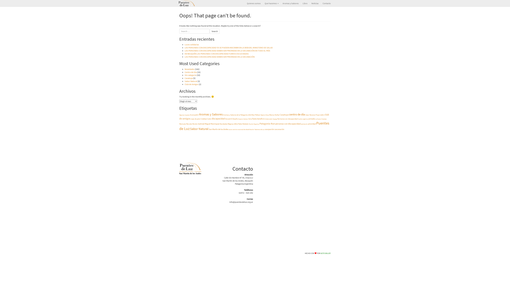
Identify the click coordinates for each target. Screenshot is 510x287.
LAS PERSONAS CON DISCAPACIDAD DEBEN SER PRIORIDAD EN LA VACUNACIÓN (220, 56)
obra (236, 124)
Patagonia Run (267, 123)
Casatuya (189, 78)
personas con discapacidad (288, 123)
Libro (305, 3)
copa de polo (195, 119)
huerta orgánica (303, 119)
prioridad (312, 124)
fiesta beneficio (258, 118)
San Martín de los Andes (218, 129)
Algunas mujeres (184, 115)
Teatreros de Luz (259, 129)
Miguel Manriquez (212, 124)
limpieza (324, 119)
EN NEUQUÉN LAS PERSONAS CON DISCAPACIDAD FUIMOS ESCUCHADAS (217, 53)
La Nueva (318, 119)
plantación (304, 124)
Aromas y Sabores (291, 3)
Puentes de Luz (190, 3)
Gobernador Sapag (271, 119)
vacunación (279, 129)
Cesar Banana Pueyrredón (314, 115)
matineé (201, 124)
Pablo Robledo (243, 124)
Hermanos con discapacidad (287, 119)
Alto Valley (326, 253)
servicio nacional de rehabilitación (243, 129)
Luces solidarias (192, 44)
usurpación (269, 129)
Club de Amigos (191, 84)
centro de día (297, 114)
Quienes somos (254, 3)
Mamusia (182, 124)
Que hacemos (271, 3)
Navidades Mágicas (226, 124)
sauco (230, 129)
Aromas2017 (194, 115)
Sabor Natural (191, 81)
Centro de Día (191, 72)
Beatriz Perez (265, 115)
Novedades (190, 69)
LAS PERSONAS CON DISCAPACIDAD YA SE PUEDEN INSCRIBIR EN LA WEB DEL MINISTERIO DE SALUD (229, 47)
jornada (311, 118)
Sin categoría (190, 75)
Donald (227, 119)
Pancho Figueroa (254, 124)
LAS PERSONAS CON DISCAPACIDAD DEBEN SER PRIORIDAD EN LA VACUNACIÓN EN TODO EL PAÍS (227, 50)
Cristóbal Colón (205, 119)
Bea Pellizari (256, 115)
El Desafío (234, 119)
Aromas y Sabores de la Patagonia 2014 (237, 115)
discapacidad (218, 118)
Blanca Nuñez (274, 115)
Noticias (315, 3)
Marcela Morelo (191, 124)
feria (250, 119)
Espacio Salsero (243, 119)
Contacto (327, 3)
